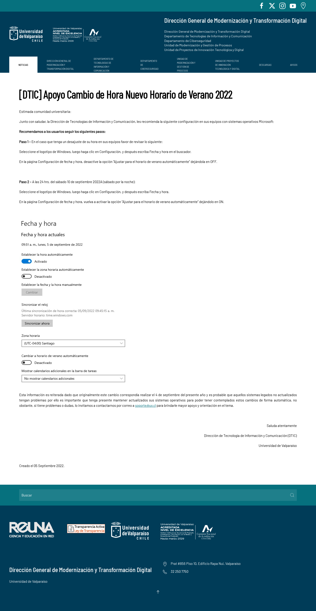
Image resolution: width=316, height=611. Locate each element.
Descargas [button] (265, 64)
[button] (158, 592)
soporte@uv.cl (145, 405)
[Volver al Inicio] (55, 34)
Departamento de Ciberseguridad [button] (149, 64)
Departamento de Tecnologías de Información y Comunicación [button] (104, 64)
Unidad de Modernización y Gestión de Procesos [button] (186, 64)
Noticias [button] (23, 64)
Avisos (293, 64)
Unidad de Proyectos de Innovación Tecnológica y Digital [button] (227, 64)
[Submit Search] (292, 495)
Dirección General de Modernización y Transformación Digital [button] (60, 64)
